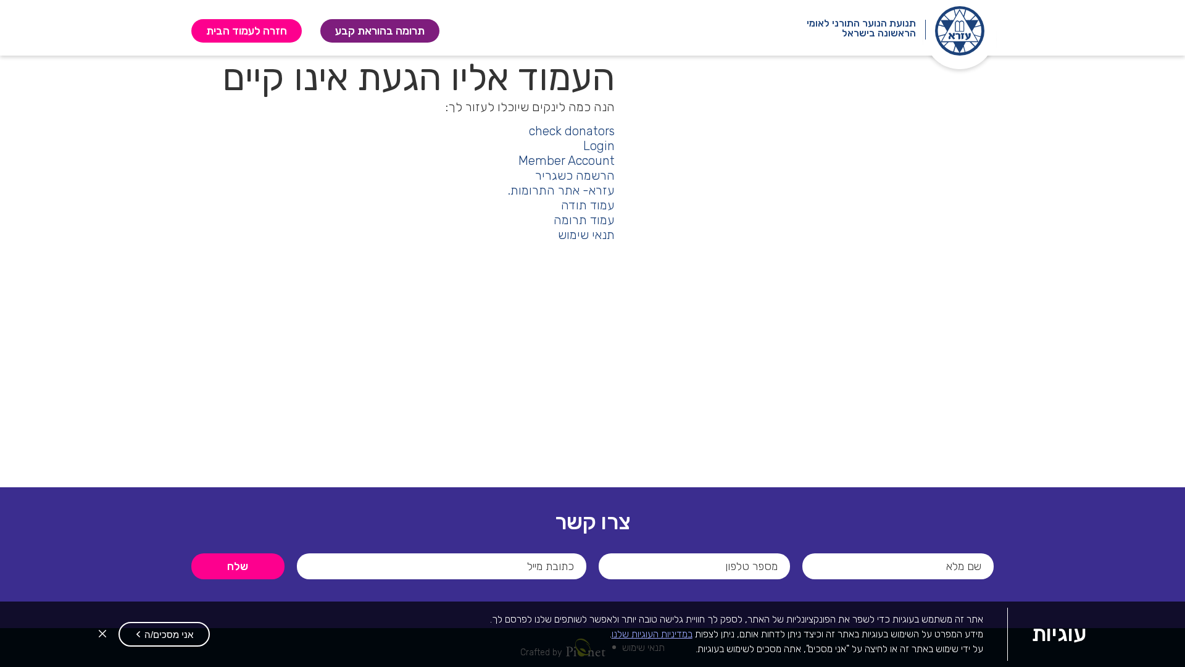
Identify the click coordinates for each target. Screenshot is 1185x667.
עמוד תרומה (584, 219)
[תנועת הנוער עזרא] (960, 31)
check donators (572, 131)
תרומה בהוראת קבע (372, 31)
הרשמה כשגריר (575, 175)
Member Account (566, 160)
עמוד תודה (588, 205)
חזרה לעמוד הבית (246, 31)
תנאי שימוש (586, 234)
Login (599, 145)
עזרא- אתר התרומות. (561, 190)
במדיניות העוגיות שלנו (652, 634)
